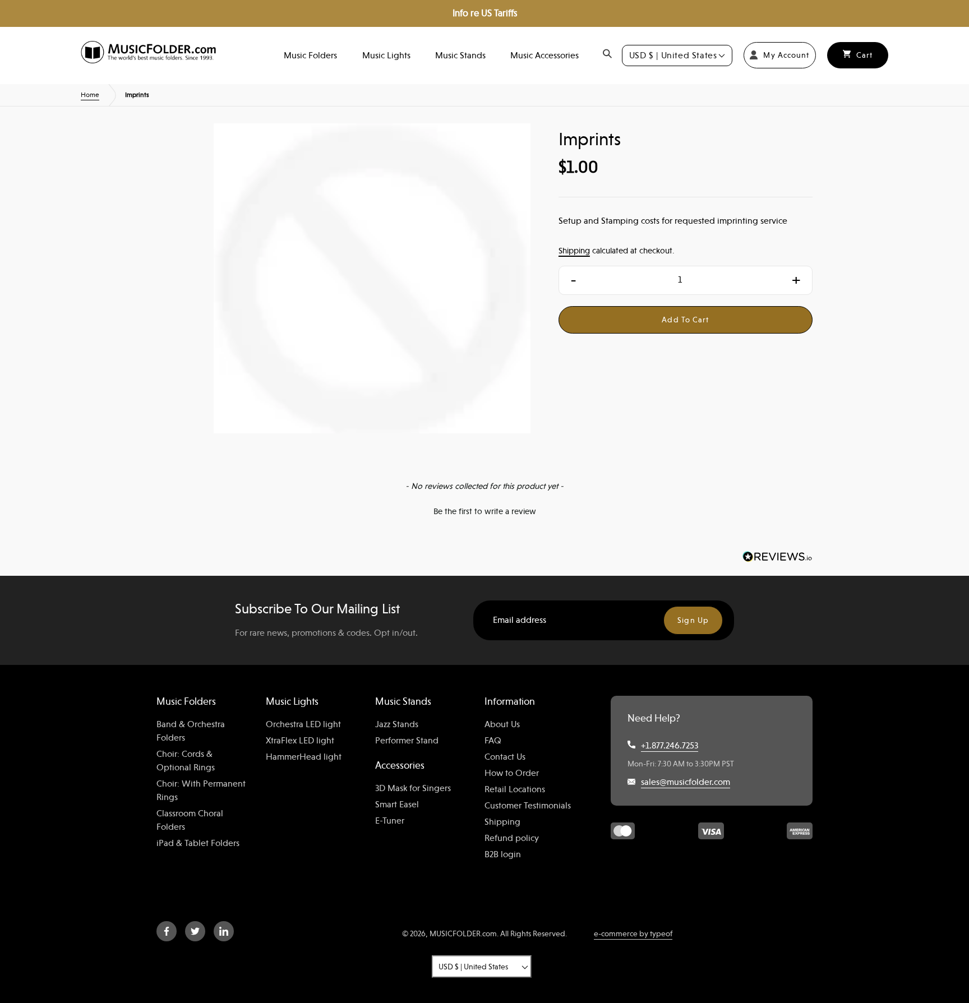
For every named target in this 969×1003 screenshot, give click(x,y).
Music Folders (310, 55)
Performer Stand (407, 741)
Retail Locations (514, 789)
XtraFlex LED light (300, 741)
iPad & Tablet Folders (197, 843)
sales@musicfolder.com (685, 782)
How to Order (511, 773)
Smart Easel (397, 804)
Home (90, 95)
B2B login (502, 854)
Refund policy (511, 838)
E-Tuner (389, 821)
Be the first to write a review (484, 511)
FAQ (492, 741)
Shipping (574, 250)
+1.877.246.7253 (669, 746)
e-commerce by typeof (633, 933)
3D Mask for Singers (413, 788)
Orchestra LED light (303, 724)
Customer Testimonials (527, 806)
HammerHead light (304, 757)
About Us (502, 724)
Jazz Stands (396, 724)
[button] (484, 510)
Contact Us (504, 757)
